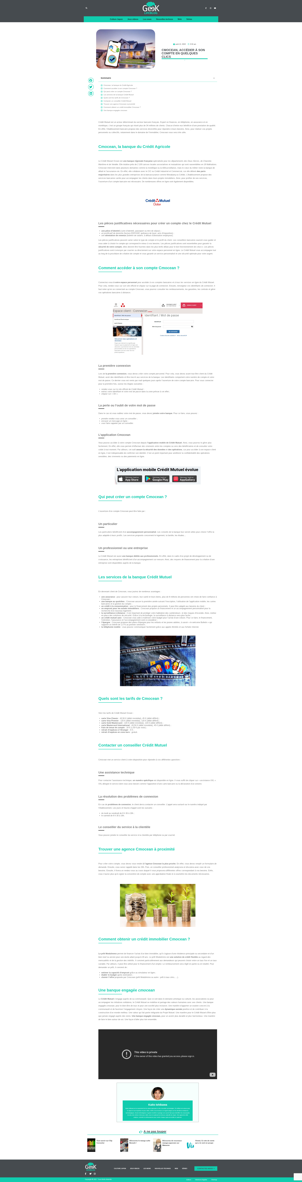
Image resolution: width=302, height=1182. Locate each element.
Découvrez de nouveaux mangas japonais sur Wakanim (172, 1143)
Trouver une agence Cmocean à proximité (119, 104)
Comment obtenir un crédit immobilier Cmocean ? (122, 107)
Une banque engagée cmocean (115, 110)
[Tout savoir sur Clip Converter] (91, 1145)
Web (180, 19)
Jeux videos (132, 19)
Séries (189, 19)
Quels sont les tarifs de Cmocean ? (117, 98)
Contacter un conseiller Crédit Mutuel (117, 101)
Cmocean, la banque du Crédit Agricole (118, 85)
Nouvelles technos (164, 19)
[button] (86, 8)
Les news (147, 19)
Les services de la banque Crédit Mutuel (119, 95)
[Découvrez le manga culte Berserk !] (124, 1145)
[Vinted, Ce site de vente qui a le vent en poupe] (190, 1145)
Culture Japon (116, 19)
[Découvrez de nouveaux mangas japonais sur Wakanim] (157, 1145)
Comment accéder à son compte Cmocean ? (120, 88)
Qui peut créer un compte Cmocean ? (118, 91)
